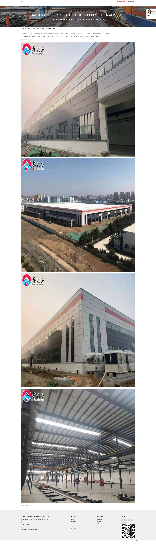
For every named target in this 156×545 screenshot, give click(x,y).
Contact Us (119, 4)
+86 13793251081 (26, 524)
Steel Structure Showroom (33, 531)
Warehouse (99, 519)
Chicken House (73, 521)
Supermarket (73, 523)
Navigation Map (121, 1)
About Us (78, 4)
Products (88, 4)
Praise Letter (131, 4)
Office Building (100, 523)
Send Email (151, 15)
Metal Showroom (24, 531)
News (103, 4)
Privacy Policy (23, 532)
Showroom (99, 521)
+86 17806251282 (26, 527)
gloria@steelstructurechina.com (29, 521)
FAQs (111, 4)
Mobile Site (35, 529)
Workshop (73, 519)
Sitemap (30, 529)
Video (96, 4)
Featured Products (24, 529)
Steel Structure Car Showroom (44, 531)
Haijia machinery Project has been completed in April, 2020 (83, 19)
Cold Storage (73, 528)
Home (70, 4)
